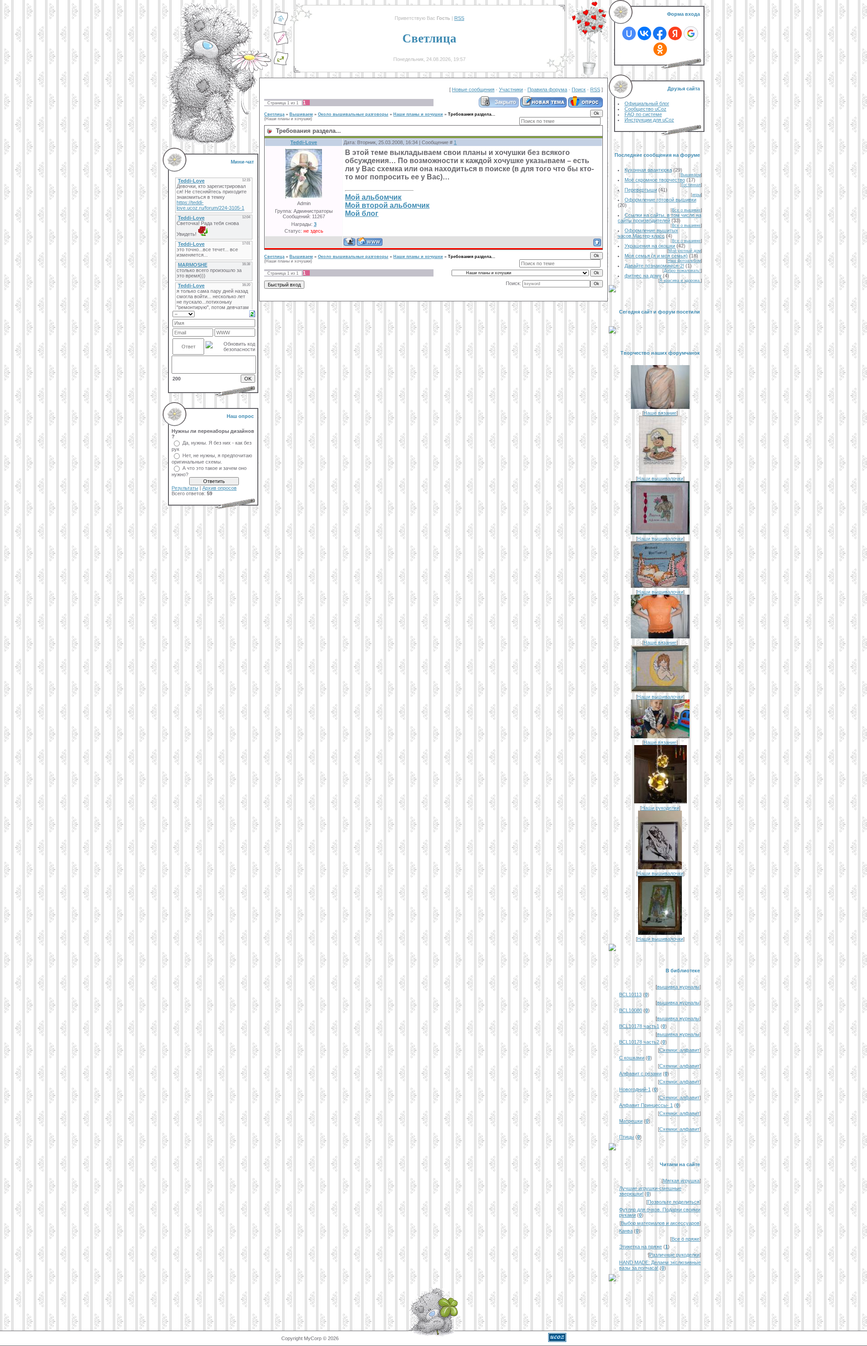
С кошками (631, 1057)
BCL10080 (630, 1010)
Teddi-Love (303, 142)
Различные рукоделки (674, 1254)
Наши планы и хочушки (418, 114)
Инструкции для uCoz (649, 119)
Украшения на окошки (650, 246)
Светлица (274, 114)
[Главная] (281, 24)
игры (696, 194)
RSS (459, 18)
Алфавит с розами (640, 1073)
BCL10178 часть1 (639, 1026)
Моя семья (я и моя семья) (656, 255)
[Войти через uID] (629, 33)
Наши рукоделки (660, 808)
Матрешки (631, 1121)
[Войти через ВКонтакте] (644, 33)
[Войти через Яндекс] (675, 33)
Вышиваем (301, 114)
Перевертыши (641, 189)
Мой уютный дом (684, 251)
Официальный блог (647, 103)
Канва (626, 1230)
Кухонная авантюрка (648, 170)
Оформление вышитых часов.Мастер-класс (648, 233)
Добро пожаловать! (682, 270)
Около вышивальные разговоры (353, 114)
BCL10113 (630, 994)
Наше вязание (659, 413)
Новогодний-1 (635, 1089)
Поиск (579, 89)
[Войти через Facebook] (660, 33)
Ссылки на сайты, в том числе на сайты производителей (659, 217)
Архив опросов (219, 488)
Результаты (185, 488)
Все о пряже (685, 1239)
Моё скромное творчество (655, 180)
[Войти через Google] (691, 33)
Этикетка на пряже (640, 1246)
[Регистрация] (281, 44)
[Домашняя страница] (369, 241)
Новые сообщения (473, 89)
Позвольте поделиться (673, 1202)
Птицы (626, 1137)
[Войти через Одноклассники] (660, 49)
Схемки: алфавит (679, 1050)
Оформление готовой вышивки (660, 199)
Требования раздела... (471, 114)
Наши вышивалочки (660, 478)
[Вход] (281, 63)
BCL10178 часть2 (639, 1042)
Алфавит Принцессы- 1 (646, 1105)
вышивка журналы (678, 987)
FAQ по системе (643, 114)
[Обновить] (252, 313)
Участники (511, 89)
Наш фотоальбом (684, 260)
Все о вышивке (686, 210)
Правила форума (547, 89)
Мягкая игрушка (681, 1180)
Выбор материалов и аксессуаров (660, 1223)
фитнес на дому (643, 275)
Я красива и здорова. (680, 280)
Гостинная (691, 185)
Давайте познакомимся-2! (654, 265)
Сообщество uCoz (646, 109)
